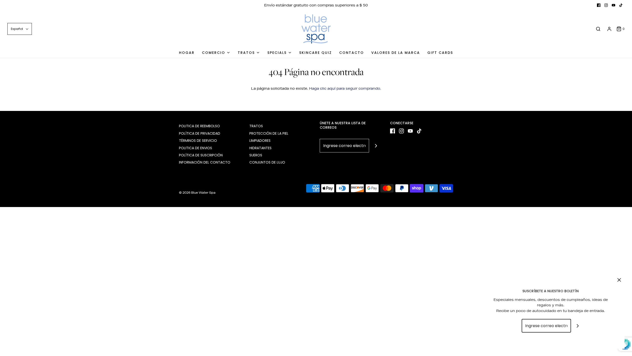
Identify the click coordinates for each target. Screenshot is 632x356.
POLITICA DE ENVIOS (195, 148)
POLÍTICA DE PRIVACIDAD (199, 133)
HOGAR (187, 52)
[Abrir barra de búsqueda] (598, 29)
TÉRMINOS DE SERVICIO (198, 140)
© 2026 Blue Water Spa (197, 192)
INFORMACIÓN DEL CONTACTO (204, 162)
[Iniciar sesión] (609, 28)
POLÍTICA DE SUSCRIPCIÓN (201, 155)
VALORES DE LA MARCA (395, 52)
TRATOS (256, 126)
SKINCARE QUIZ (315, 52)
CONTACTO (351, 52)
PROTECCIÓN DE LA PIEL (268, 133)
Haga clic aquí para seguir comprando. (345, 88)
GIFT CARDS (440, 52)
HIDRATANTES (260, 148)
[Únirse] (376, 145)
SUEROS (255, 155)
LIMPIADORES (260, 140)
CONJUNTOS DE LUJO (267, 162)
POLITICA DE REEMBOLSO (199, 126)
